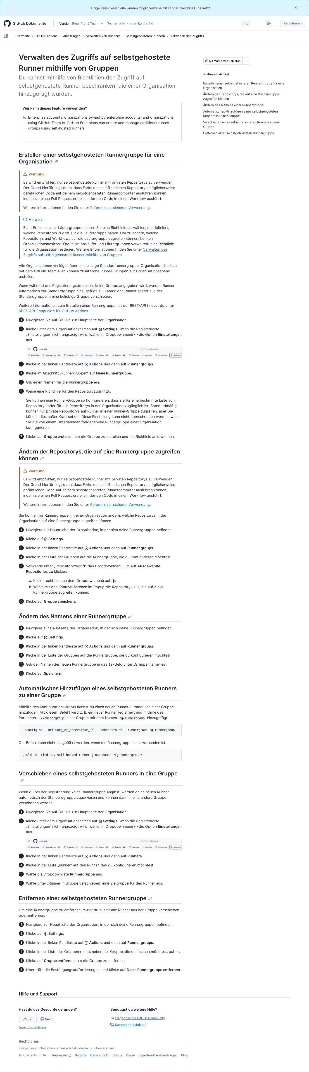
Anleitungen (72, 36)
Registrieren (293, 23)
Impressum (60, 1055)
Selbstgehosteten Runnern (145, 36)
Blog (184, 1055)
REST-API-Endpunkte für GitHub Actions (53, 311)
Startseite (23, 36)
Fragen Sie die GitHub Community (140, 1018)
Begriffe (81, 1055)
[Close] (296, 7)
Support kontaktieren (130, 1024)
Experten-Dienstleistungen (158, 1055)
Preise (130, 1055)
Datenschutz (99, 1055)
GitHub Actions (46, 36)
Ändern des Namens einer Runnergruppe (72, 616)
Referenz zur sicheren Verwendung (120, 207)
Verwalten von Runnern (103, 36)
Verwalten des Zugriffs (187, 36)
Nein (48, 1019)
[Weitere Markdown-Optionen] (246, 61)
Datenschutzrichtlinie (32, 1027)
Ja (29, 1019)
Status (117, 1055)
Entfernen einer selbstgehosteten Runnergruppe (82, 898)
